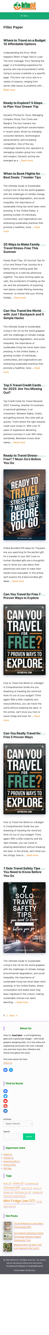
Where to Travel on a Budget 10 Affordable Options (24, 42)
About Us (7, 1063)
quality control (9, 1206)
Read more (9, 89)
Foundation (37, 1192)
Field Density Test (22, 1192)
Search (6, 1131)
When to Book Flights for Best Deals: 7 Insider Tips (22, 175)
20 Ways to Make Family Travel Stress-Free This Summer (21, 248)
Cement (18, 1183)
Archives (7, 1119)
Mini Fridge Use (19, 1201)
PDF (39, 1201)
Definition (37, 1188)
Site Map (7, 1168)
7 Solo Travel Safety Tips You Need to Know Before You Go (22, 872)
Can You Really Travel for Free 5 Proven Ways (22, 735)
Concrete (11, 1187)
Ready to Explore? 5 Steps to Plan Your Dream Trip (22, 104)
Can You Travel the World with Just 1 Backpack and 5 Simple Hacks (23, 314)
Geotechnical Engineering (14, 1196)
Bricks (7, 1183)
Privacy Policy (9, 1165)
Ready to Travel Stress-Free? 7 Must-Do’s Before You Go (22, 459)
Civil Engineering (32, 1183)
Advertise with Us (11, 1161)
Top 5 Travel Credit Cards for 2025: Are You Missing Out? (22, 388)
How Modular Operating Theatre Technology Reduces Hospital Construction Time (29, 1236)
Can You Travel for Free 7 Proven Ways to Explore (22, 596)
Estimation (8, 1192)
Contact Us (8, 1158)
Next (14, 1015)
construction (26, 1188)
